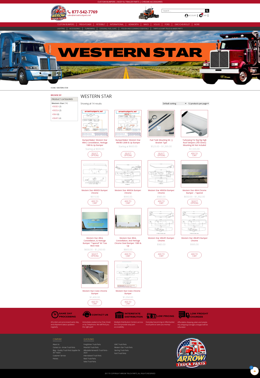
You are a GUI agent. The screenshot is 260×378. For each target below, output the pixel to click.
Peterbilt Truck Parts (91, 347)
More (197, 24)
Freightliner (85, 24)
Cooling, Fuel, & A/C (108, 28)
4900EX (55, 106)
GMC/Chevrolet (182, 24)
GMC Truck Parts (120, 344)
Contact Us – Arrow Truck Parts (64, 347)
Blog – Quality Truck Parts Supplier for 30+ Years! (66, 351)
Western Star (58, 103)
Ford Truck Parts (120, 353)
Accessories (74, 28)
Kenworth (134, 24)
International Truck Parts (92, 355)
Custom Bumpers (65, 24)
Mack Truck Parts (90, 358)
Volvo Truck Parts (90, 361)
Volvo (157, 24)
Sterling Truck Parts (121, 350)
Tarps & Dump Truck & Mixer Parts (168, 28)
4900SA (55, 110)
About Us (56, 344)
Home (53, 88)
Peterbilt (100, 24)
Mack (146, 24)
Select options (95, 154)
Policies (55, 358)
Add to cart (194, 154)
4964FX (55, 118)
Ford (167, 24)
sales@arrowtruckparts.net (79, 15)
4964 (54, 114)
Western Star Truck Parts (123, 347)
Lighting (61, 28)
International (117, 24)
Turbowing (90, 28)
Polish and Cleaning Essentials (135, 28)
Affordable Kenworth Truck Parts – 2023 (96, 351)
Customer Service (59, 355)
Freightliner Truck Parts (92, 344)
